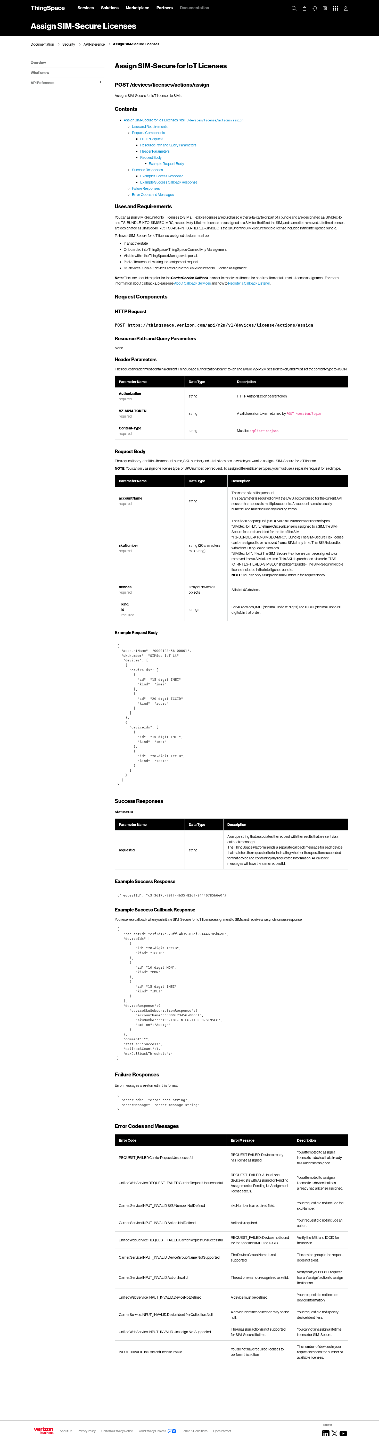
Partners (164, 7)
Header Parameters (155, 151)
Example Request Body (166, 163)
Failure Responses (146, 188)
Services (86, 7)
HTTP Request (151, 139)
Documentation (194, 7)
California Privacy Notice (117, 1431)
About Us (66, 1431)
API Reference (94, 44)
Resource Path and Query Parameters (168, 145)
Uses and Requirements (150, 126)
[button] (325, 8)
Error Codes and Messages (153, 194)
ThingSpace (48, 7)
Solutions (110, 7)
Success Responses (147, 170)
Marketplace (137, 7)
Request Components (148, 132)
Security (68, 44)
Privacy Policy (87, 1431)
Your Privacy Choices (152, 1431)
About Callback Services (192, 283)
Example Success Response (161, 176)
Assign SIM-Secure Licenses (136, 44)
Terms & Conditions (195, 1431)
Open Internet (222, 1431)
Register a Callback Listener (249, 283)
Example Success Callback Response (168, 182)
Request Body (151, 157)
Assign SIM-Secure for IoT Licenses (183, 120)
